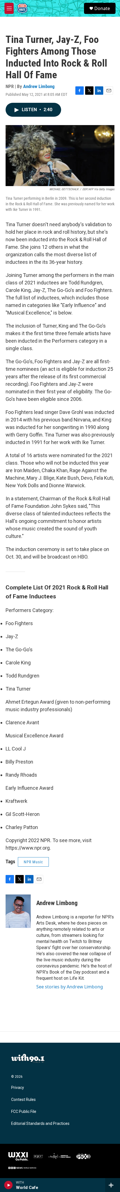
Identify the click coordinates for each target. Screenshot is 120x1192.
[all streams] (112, 1185)
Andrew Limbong (39, 86)
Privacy (17, 1088)
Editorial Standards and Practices (40, 1124)
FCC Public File (23, 1112)
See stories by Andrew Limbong (69, 987)
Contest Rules (23, 1100)
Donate (102, 8)
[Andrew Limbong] (18, 911)
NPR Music (33, 862)
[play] (8, 1185)
